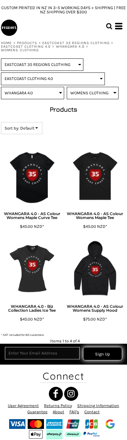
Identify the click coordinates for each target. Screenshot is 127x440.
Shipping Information (98, 405)
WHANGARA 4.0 (70, 46)
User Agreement (23, 405)
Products (27, 43)
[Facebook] (56, 394)
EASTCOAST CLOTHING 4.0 (26, 46)
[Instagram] (71, 394)
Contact (92, 411)
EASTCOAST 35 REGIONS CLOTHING (76, 43)
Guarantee (37, 411)
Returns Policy (58, 405)
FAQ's (74, 411)
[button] (109, 26)
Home (6, 43)
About (58, 411)
